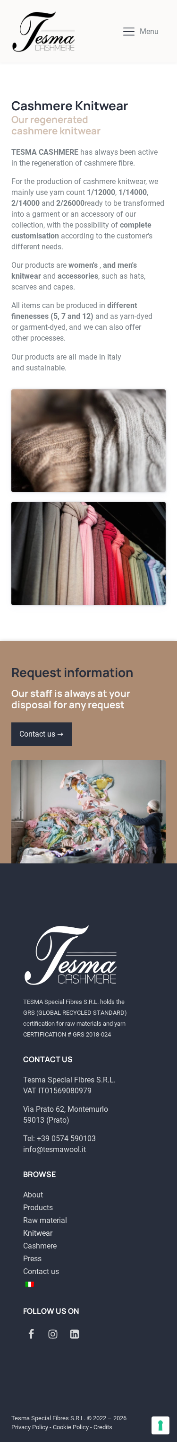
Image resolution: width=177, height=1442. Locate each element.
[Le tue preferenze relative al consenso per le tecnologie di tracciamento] (160, 1425)
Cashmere (40, 1245)
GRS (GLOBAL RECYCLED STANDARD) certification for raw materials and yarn (75, 1018)
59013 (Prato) (46, 1120)
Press (32, 1258)
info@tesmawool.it (54, 1149)
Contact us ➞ (41, 734)
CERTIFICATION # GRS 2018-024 (67, 1034)
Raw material (45, 1220)
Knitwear (37, 1233)
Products (38, 1207)
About (33, 1194)
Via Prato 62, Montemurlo (65, 1109)
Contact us (41, 1271)
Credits (102, 1427)
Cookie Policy (71, 1427)
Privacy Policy (29, 1427)
